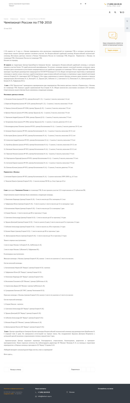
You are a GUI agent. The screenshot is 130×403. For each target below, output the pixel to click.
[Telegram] (86, 5)
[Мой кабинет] (109, 12)
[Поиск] (115, 12)
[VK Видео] (91, 5)
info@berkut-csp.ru (45, 396)
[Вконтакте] (82, 5)
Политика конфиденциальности (14, 388)
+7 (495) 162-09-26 (114, 4)
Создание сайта (9, 394)
